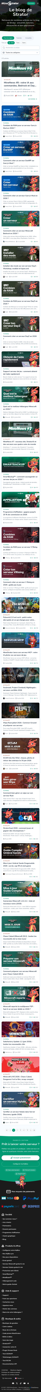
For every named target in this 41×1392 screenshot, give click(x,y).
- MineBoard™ (7, 1277)
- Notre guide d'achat (9, 1284)
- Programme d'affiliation (11, 1233)
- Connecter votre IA (9, 1347)
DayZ (6, 276)
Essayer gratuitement (22, 1158)
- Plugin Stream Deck (9, 1350)
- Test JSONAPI (7, 1354)
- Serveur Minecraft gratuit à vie (13, 1264)
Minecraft (7, 417)
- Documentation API (9, 1364)
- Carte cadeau (7, 1327)
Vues (17, 43)
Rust (6, 733)
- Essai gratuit (7, 1260)
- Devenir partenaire (9, 1229)
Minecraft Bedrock (10, 241)
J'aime (24, 43)
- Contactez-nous (8, 1302)
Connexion (31, 3)
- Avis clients (6, 1222)
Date (12, 43)
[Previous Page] (10, 1130)
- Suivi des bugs (7, 1340)
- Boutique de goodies (10, 1323)
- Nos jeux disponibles (10, 1257)
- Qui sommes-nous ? (9, 1219)
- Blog (4, 1239)
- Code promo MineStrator (11, 1333)
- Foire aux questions (9, 1299)
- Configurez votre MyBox (11, 1250)
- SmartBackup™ (8, 1274)
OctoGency (34, 1387)
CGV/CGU (5, 1370)
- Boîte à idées (7, 1337)
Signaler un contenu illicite (10, 1375)
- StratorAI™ (6, 1344)
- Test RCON (6, 1361)
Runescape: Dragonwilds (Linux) (14, 874)
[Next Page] (30, 1130)
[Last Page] (34, 1130)
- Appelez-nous (7, 1305)
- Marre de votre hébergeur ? (12, 1312)
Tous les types (8, 38)
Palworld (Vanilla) (10, 628)
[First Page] (6, 1130)
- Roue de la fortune (9, 1330)
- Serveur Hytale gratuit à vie (12, 1267)
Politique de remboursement (11, 1372)
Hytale (7, 1122)
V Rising (7, 558)
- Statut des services (9, 1309)
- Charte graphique (8, 1236)
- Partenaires (6, 1226)
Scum (6, 768)
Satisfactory (8, 1052)
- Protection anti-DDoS (10, 1271)
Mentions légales (16, 1370)
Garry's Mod (8, 136)
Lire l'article (31, 99)
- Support (5, 1295)
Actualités (28, 38)
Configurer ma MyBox (20, 1164)
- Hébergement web (9, 1281)
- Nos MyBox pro (8, 1254)
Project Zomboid (9, 698)
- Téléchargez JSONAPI (10, 1357)
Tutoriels (19, 38)
